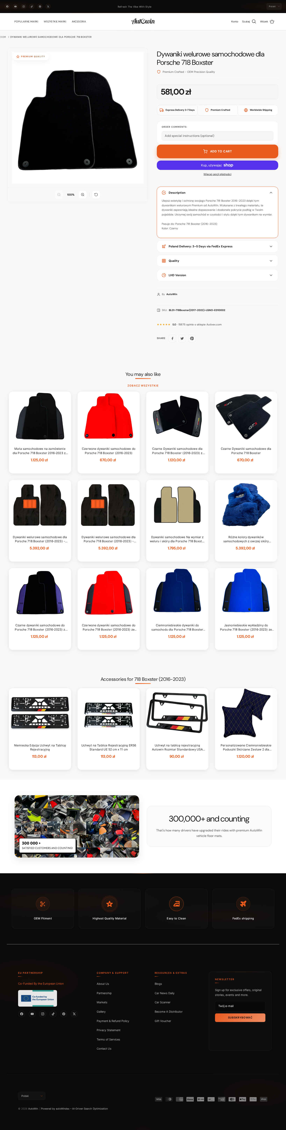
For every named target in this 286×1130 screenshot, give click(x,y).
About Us (103, 983)
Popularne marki (26, 21)
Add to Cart (221, 151)
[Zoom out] (59, 194)
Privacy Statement (108, 1030)
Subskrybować (240, 1017)
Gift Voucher (163, 1021)
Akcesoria (79, 21)
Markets (102, 1002)
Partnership (104, 993)
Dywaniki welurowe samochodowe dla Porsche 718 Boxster (50, 37)
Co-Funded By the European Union (41, 983)
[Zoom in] (82, 194)
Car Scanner (162, 1002)
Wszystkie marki (55, 21)
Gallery (101, 1011)
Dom (3, 37)
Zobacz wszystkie (142, 385)
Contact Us (104, 1048)
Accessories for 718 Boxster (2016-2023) (143, 679)
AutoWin (33, 1108)
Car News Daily (165, 993)
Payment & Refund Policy (113, 1021)
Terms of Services (108, 1039)
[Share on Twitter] (182, 338)
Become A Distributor (168, 1011)
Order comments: (174, 126)
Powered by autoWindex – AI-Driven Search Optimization (74, 1108)
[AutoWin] (143, 21)
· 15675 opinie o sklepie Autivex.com (197, 324)
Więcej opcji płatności (217, 174)
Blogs (158, 983)
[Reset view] (96, 194)
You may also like (143, 374)
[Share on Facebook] (172, 338)
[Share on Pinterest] (192, 338)
